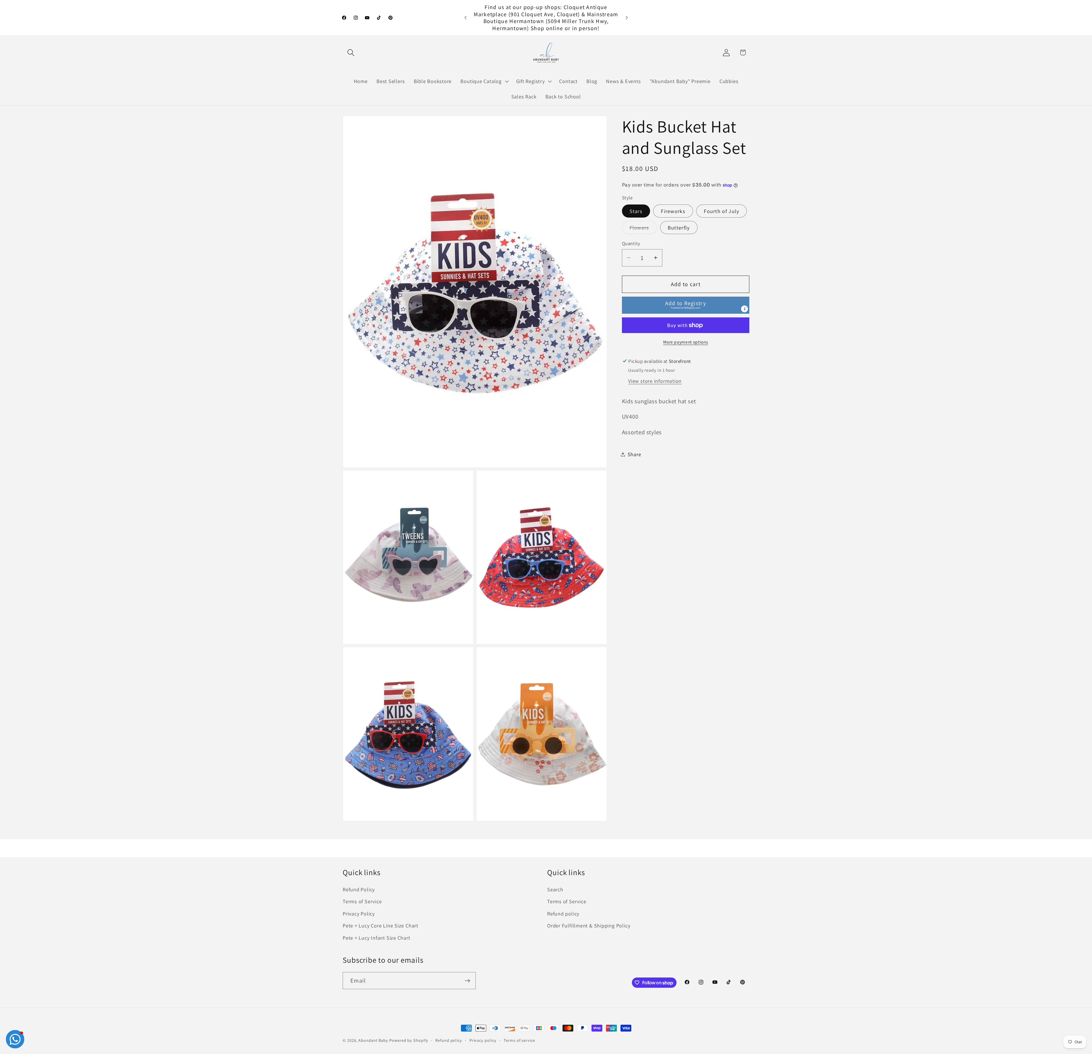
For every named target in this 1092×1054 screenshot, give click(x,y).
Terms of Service (362, 901)
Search (555, 889)
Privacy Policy (359, 913)
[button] (351, 52)
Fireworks (673, 211)
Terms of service (519, 1040)
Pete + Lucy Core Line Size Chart (380, 925)
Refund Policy (359, 889)
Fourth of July (721, 211)
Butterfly (679, 227)
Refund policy (563, 913)
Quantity (631, 243)
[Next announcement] (627, 17)
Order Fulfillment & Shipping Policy (588, 925)
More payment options (685, 342)
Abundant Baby (373, 1040)
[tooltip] (744, 308)
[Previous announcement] (465, 17)
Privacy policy (483, 1040)
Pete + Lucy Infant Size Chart (376, 937)
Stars (636, 211)
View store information (655, 380)
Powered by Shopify (408, 1040)
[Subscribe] (467, 980)
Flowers (643, 229)
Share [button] (634, 454)
